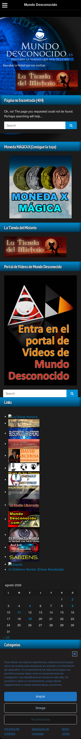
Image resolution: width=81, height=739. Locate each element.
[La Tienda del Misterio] (47, 80)
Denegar (40, 708)
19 (30, 619)
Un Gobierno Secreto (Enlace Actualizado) (36, 569)
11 (19, 612)
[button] (75, 654)
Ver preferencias (40, 719)
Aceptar (40, 696)
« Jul (6, 637)
